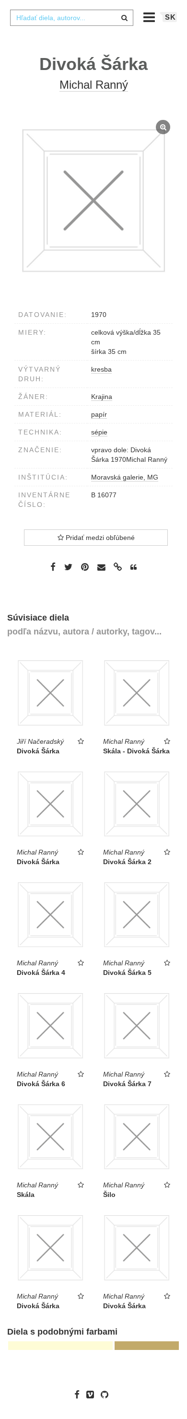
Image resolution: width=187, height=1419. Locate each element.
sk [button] (170, 17)
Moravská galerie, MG (124, 477)
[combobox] (71, 18)
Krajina (101, 396)
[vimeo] (92, 1394)
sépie (99, 432)
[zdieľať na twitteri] (68, 567)
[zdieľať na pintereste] (85, 567)
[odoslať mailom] (101, 567)
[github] (107, 1394)
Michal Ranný (93, 84)
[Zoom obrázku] (93, 200)
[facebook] (79, 1394)
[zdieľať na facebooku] (53, 567)
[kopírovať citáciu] (133, 567)
